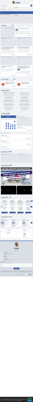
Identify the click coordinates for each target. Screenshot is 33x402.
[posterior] (15, 116)
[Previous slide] (1, 18)
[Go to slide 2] (16, 22)
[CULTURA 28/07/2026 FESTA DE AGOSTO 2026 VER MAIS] (8, 158)
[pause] (18, 15)
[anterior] (2, 116)
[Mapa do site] (12, 9)
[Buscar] (31, 5)
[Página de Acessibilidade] (13, 9)
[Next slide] (31, 18)
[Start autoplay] (16, 15)
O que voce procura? (4, 5)
